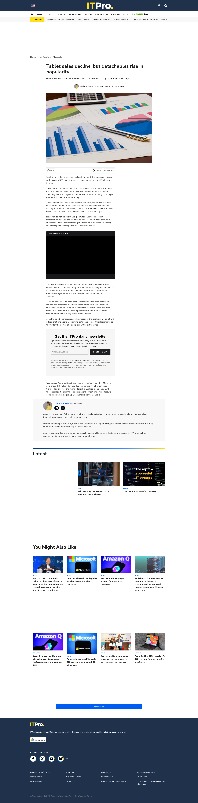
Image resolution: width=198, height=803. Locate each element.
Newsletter (110, 170)
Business (40, 14)
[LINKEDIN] (57, 408)
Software (44, 57)
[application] (80, 255)
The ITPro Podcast (121, 19)
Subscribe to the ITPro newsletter (60, 19)
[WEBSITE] (63, 408)
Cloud (50, 14)
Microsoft (57, 57)
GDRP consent (36, 781)
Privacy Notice (67, 363)
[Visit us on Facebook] (33, 759)
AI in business (83, 19)
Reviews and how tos (101, 19)
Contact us (106, 772)
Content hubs (101, 14)
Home (33, 57)
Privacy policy (36, 777)
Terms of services (81, 360)
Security (88, 14)
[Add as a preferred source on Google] (38, 739)
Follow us (98, 170)
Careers (69, 781)
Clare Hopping (88, 86)
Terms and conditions (146, 772)
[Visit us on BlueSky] (60, 759)
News (122, 86)
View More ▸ (99, 707)
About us (70, 772)
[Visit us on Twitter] (42, 759)
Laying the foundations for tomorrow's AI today (153, 19)
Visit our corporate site (114, 732)
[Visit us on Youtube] (51, 759)
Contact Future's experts (40, 772)
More (125, 14)
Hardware (61, 14)
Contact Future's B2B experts (113, 781)
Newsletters (142, 777)
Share (52, 170)
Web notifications (73, 777)
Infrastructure (75, 14)
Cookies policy (107, 777)
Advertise (115, 14)
